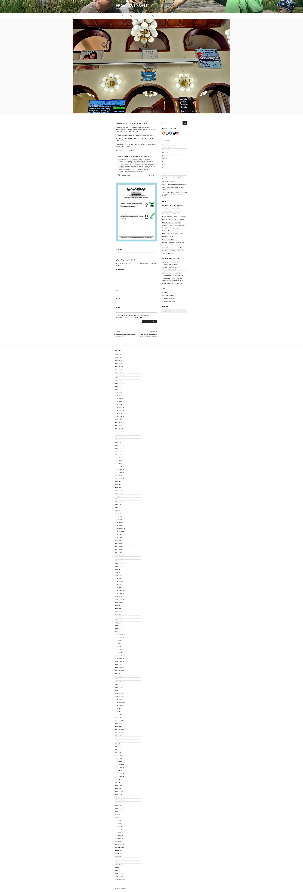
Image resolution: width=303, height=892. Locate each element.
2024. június (118, 419)
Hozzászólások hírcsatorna (168, 298)
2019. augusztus (119, 566)
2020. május (118, 540)
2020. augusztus (119, 531)
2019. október (118, 561)
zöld (163, 253)
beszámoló (165, 205)
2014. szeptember (120, 738)
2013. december (119, 764)
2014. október (118, 735)
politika (182, 233)
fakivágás (175, 211)
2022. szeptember (120, 478)
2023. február (118, 463)
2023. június (118, 454)
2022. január (118, 496)
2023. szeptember (120, 445)
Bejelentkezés (165, 292)
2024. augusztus (119, 416)
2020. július (118, 534)
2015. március (119, 720)
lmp (163, 228)
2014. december (119, 729)
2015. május (118, 714)
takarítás (170, 245)
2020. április (118, 543)
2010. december (119, 870)
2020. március (119, 546)
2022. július (118, 481)
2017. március (119, 652)
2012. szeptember (120, 808)
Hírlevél (140, 16)
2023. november (119, 440)
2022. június (118, 484)
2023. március (119, 460)
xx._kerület (172, 250)
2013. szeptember (120, 773)
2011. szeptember (119, 844)
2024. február (118, 431)
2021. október (118, 504)
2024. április (118, 425)
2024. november (119, 410)
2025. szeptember (120, 383)
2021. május (118, 513)
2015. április (118, 717)
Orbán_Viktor (165, 233)
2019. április (118, 578)
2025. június (118, 389)
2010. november (119, 873)
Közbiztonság (165, 153)
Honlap (118, 307)
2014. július (118, 744)
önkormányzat (170, 253)
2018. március (119, 617)
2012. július (118, 814)
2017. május (118, 646)
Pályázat (164, 164)
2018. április (118, 614)
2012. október (118, 806)
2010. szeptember (120, 879)
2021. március (119, 516)
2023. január (118, 466)
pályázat (171, 236)
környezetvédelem (167, 222)
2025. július (118, 386)
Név (117, 290)
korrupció (164, 219)
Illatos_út (176, 216)
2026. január (118, 372)
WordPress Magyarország (168, 301)
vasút (179, 247)
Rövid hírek (164, 167)
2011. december (119, 835)
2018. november (119, 593)
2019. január (118, 587)
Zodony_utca (180, 250)
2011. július (118, 850)
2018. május (118, 611)
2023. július (118, 451)
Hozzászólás (120, 269)
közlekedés (177, 222)
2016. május (118, 679)
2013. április (118, 788)
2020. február (118, 549)
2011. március (118, 862)
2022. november (119, 472)
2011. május (118, 856)
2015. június (118, 711)
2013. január (118, 797)
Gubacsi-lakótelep (167, 216)
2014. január (118, 761)
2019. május (118, 575)
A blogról (124, 16)
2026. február (118, 369)
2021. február (118, 519)
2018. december (119, 590)
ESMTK (180, 208)
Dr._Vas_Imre (165, 208)
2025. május (118, 392)
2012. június (118, 817)
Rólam (117, 16)
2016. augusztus (119, 670)
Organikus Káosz (132, 5)
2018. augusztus (119, 602)
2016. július (118, 673)
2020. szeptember (120, 528)
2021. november (119, 502)
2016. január (118, 690)
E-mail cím (119, 299)
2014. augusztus (119, 741)
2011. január (118, 867)
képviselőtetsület (166, 147)
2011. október (118, 841)
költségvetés (181, 219)
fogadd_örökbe (166, 213)
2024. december (119, 407)
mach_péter (177, 228)
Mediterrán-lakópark (167, 230)
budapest (172, 205)
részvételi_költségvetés (168, 242)
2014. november (119, 732)
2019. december (119, 555)
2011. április (118, 859)
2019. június (118, 572)
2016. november (119, 661)
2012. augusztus (119, 811)
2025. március (119, 398)
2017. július (118, 640)
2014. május (118, 749)
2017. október (118, 631)
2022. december (119, 469)
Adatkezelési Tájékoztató (151, 16)
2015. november (119, 696)
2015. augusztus (119, 705)
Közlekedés (164, 158)
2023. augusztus (119, 448)
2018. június (118, 608)
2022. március (119, 490)
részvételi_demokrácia (168, 239)
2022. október (118, 475)
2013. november (119, 767)
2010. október (119, 876)
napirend (177, 230)
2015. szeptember (120, 702)
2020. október (119, 525)
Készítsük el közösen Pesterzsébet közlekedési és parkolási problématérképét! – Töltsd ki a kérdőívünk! (174, 194)
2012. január (118, 832)
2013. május (118, 785)
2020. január (118, 552)
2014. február (118, 758)
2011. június (118, 853)
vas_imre (173, 247)
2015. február (118, 723)
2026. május (118, 360)
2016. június (118, 676)
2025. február (118, 401)
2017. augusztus (119, 637)
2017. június (118, 643)
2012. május (118, 820)
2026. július (118, 354)
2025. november (119, 378)
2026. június (118, 357)
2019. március (119, 581)
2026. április (118, 363)
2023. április (118, 457)
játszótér (182, 216)
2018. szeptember (120, 599)
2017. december (119, 625)
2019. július (118, 569)
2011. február (118, 865)
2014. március (119, 755)
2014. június (118, 746)
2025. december (119, 375)
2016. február (118, 687)
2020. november (119, 522)
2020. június (118, 537)
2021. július (118, 510)
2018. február (118, 620)
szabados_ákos (180, 242)
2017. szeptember (120, 634)
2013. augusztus (119, 776)
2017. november (119, 628)
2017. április (118, 649)
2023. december (119, 437)
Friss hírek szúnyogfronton (168, 181)
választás (164, 250)
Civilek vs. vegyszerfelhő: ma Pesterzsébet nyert (174, 184)
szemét (164, 245)
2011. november (119, 838)
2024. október (119, 413)
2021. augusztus (119, 507)
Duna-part (173, 208)
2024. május (118, 422)
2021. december (119, 499)
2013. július (118, 779)
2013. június (118, 782)
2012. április (118, 823)
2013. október (118, 770)
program (164, 236)
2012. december (119, 800)
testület (177, 245)
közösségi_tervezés (167, 225)
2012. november (119, 803)
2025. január (118, 404)
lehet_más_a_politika (179, 225)
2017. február (118, 655)
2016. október (118, 664)
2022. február (118, 493)
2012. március (119, 826)
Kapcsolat (132, 16)
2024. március (119, 428)
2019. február (118, 584)
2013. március (119, 791)
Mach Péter (132, 121)
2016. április (118, 682)
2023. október (119, 443)
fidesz (181, 211)
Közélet (120, 249)
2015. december (119, 693)
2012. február (118, 829)
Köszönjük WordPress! (121, 888)
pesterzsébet (174, 233)
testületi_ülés (165, 247)
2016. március (119, 685)
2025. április (118, 395)
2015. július (118, 708)
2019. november (119, 558)
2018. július (118, 605)
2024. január (118, 434)
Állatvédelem (165, 144)
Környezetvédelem (166, 150)
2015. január (118, 726)
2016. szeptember (120, 667)
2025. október (119, 381)
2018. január (118, 623)
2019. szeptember (120, 564)
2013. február (118, 794)
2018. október (118, 596)
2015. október (118, 699)
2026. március (119, 366)
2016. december (119, 658)
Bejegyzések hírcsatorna (168, 295)
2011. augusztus (119, 847)
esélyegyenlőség (166, 211)
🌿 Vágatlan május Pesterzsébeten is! (173, 283)
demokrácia (180, 205)
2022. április (118, 487)
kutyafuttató (172, 219)
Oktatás (164, 161)
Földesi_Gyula (175, 213)
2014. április (118, 752)
